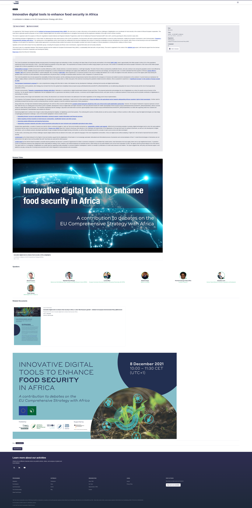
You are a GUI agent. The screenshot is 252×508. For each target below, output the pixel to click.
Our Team (91, 484)
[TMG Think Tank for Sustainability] (16, 2)
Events (52, 486)
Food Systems (16, 484)
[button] (88, 206)
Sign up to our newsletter (173, 484)
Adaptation (15, 481)
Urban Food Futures (17, 492)
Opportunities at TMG (93, 486)
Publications (53, 481)
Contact (90, 489)
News (52, 484)
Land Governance (16, 486)
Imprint (128, 481)
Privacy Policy (129, 484)
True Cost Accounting (17, 489)
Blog (51, 489)
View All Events (17, 448)
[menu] (237, 2)
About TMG (91, 481)
